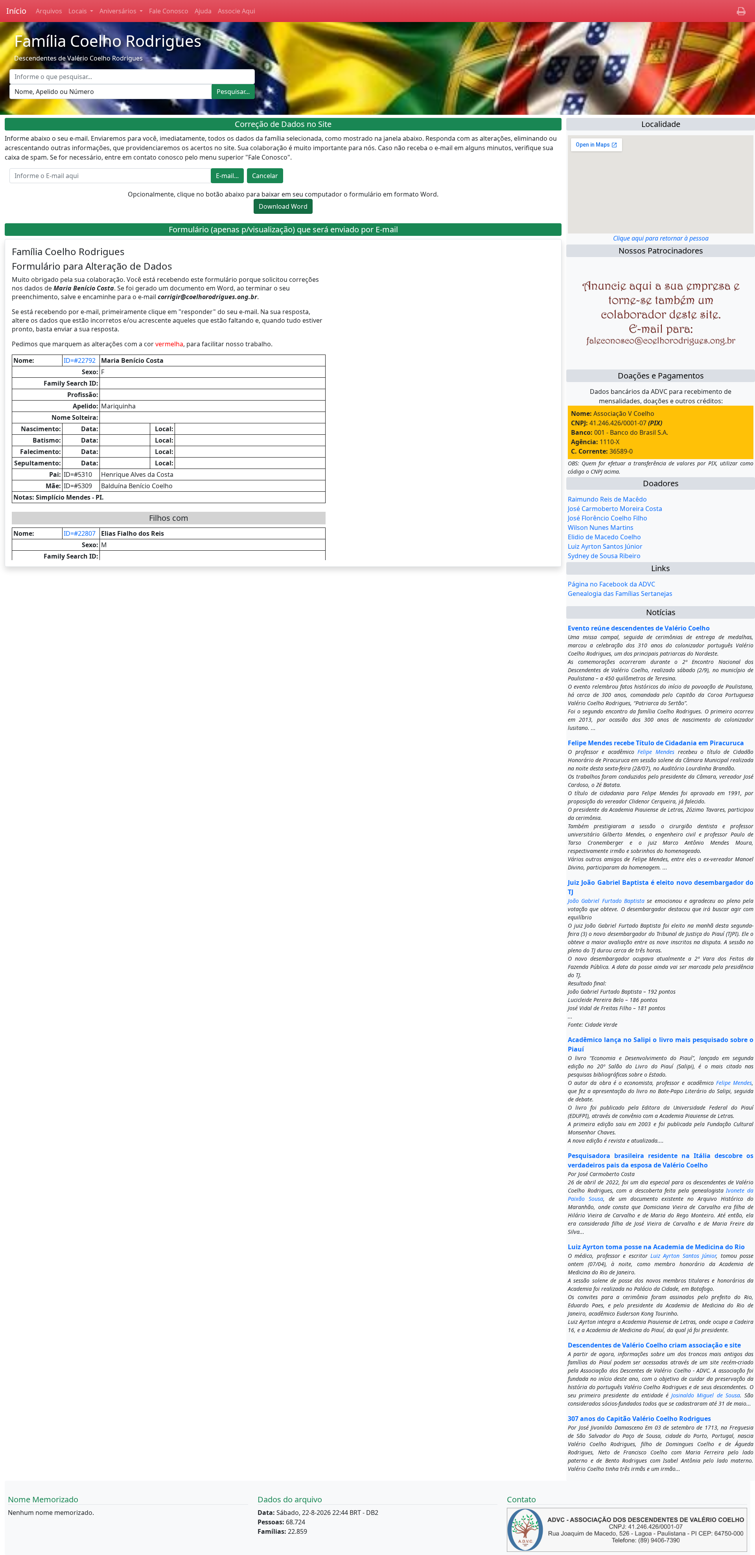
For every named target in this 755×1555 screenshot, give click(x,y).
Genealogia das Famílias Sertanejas (620, 593)
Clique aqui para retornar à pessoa (661, 238)
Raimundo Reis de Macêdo (607, 499)
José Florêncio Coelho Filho (607, 518)
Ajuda (203, 11)
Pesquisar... (233, 91)
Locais (78, 11)
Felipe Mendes (655, 751)
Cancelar (265, 175)
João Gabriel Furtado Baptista (606, 900)
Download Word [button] (283, 206)
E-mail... (227, 175)
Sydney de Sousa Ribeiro (604, 555)
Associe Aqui (236, 11)
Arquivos (49, 11)
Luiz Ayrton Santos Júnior (605, 546)
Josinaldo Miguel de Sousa (705, 1395)
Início (16, 11)
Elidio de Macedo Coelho (604, 537)
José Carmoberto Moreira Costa (615, 508)
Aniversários (118, 11)
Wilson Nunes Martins (600, 527)
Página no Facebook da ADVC (611, 584)
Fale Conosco (168, 11)
